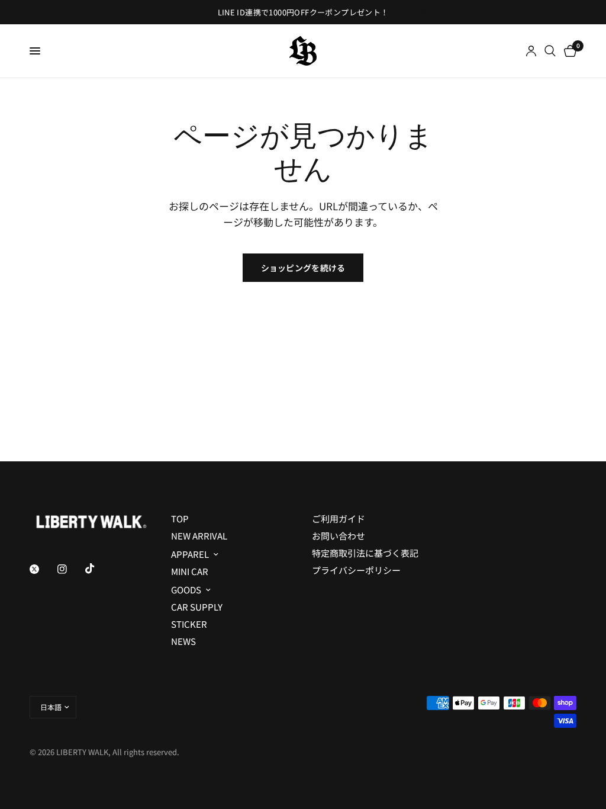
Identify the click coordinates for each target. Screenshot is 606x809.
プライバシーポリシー (356, 570)
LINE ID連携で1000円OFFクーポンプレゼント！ (303, 12)
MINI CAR (189, 571)
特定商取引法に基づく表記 (365, 553)
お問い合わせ (338, 535)
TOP (180, 518)
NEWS (183, 641)
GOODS (186, 589)
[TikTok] (98, 569)
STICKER (189, 624)
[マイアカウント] (531, 51)
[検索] (550, 51)
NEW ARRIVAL (199, 535)
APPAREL (190, 554)
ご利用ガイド (338, 518)
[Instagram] (70, 569)
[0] (568, 51)
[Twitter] (43, 569)
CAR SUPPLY (197, 607)
